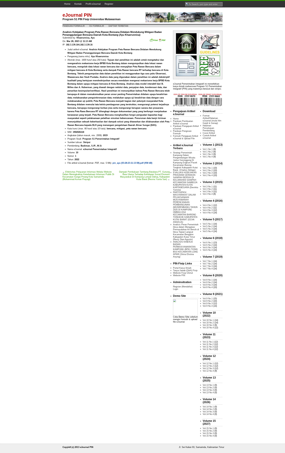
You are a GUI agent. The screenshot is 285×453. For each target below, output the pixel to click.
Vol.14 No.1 (208, 406)
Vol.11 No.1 (208, 342)
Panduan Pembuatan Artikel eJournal (183, 122)
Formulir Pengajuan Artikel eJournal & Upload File (185, 137)
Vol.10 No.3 (208, 325)
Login (175, 289)
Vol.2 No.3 (208, 173)
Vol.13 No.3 (208, 390)
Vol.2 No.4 (208, 175)
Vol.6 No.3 (208, 247)
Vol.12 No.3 (208, 368)
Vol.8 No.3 (208, 285)
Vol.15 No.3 (208, 433)
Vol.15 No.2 (208, 431)
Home (67, 3)
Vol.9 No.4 (208, 306)
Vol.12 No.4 (208, 371)
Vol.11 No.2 (208, 344)
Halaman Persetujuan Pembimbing (209, 128)
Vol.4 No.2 (208, 207)
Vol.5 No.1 (208, 224)
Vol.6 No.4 (208, 250)
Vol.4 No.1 (208, 205)
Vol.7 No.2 (208, 263)
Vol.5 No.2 (208, 226)
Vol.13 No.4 (208, 392)
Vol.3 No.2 (208, 189)
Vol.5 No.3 (208, 229)
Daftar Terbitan (118, 26)
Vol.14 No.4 (208, 414)
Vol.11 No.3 (208, 346)
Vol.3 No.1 (208, 186)
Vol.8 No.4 (208, 287)
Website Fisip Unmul (183, 273)
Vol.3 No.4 (208, 194)
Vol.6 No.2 (208, 245)
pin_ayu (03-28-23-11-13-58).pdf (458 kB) (132, 163)
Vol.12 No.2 (208, 366)
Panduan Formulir (74, 26)
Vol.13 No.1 (208, 385)
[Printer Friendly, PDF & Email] (158, 41)
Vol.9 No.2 (208, 301)
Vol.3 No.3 (208, 191)
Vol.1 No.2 (208, 151)
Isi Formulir (96, 26)
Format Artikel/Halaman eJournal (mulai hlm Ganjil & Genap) (212, 119)
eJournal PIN (77, 15)
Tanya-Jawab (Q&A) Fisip (185, 270)
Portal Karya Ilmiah (182, 268)
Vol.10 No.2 (208, 322)
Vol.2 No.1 (208, 168)
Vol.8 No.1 (208, 280)
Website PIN (179, 275)
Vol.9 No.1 (208, 298)
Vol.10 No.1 (208, 320)
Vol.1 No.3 (208, 154)
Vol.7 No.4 (208, 268)
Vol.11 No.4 (208, 349)
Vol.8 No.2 (208, 282)
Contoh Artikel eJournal (209, 136)
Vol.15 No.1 (208, 428)
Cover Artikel (209, 133)
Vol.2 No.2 (208, 170)
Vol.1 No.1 (208, 149)
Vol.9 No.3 (208, 303)
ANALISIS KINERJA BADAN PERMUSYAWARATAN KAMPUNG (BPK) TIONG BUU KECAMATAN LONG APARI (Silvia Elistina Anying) (185, 249)
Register (109, 3)
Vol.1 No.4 (208, 156)
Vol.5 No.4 (208, 231)
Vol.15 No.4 (208, 436)
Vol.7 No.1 (208, 261)
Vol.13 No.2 (208, 387)
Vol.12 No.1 (208, 363)
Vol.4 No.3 (208, 210)
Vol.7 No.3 (208, 266)
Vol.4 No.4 (208, 212)
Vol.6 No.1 (208, 242)
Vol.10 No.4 (208, 327)
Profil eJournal (93, 3)
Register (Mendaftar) (182, 286)
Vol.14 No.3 (208, 411)
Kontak (78, 3)
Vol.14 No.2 (208, 409)
